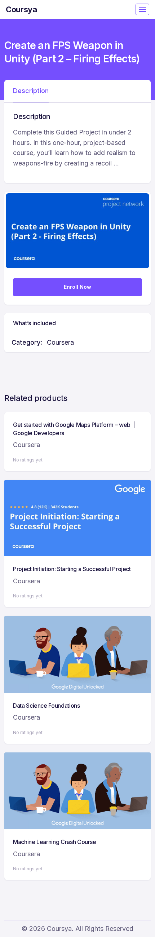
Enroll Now (77, 287)
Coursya (21, 9)
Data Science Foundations (46, 705)
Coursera (60, 342)
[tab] (31, 91)
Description (31, 90)
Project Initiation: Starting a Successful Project (72, 569)
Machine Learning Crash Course (54, 841)
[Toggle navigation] (142, 9)
